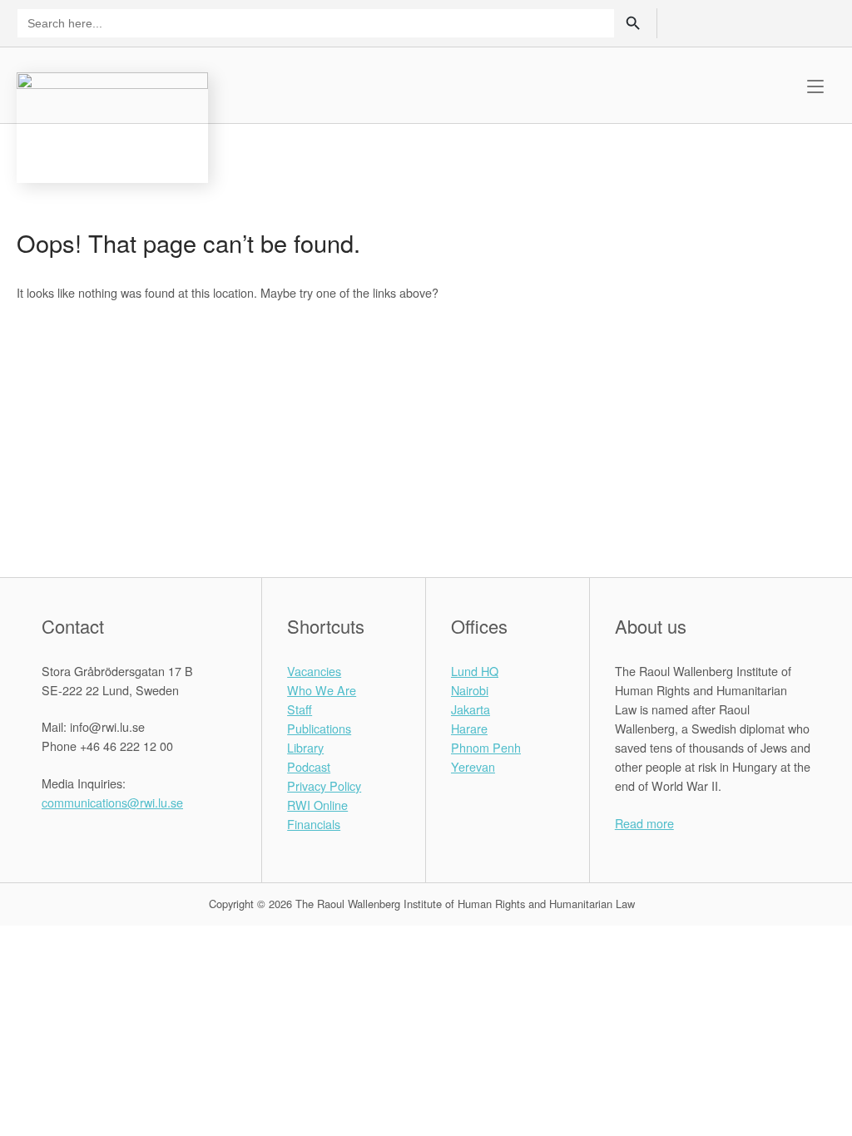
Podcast (308, 766)
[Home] (112, 125)
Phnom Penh (486, 747)
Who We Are (321, 690)
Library (305, 747)
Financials (313, 823)
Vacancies (314, 670)
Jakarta (470, 709)
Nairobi (469, 690)
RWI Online (317, 804)
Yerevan (473, 766)
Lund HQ (474, 670)
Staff (299, 709)
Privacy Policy (324, 785)
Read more (644, 823)
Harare (469, 728)
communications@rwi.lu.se (112, 802)
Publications (319, 728)
